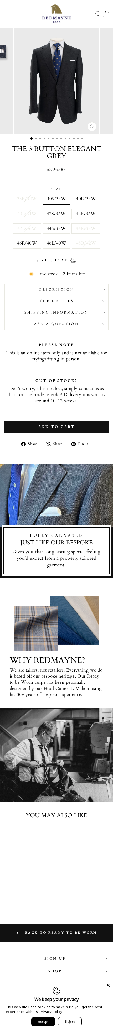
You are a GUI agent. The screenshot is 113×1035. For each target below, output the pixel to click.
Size (56, 189)
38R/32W (27, 199)
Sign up (55, 958)
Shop (55, 971)
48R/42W (86, 243)
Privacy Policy (51, 1011)
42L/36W (27, 228)
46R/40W (27, 243)
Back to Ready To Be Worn (60, 932)
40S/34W (56, 199)
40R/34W (86, 199)
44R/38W (86, 228)
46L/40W (56, 243)
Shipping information (56, 312)
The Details (56, 301)
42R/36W (86, 214)
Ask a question (56, 323)
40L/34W (27, 214)
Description (57, 289)
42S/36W (56, 214)
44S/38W (56, 228)
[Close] (108, 985)
